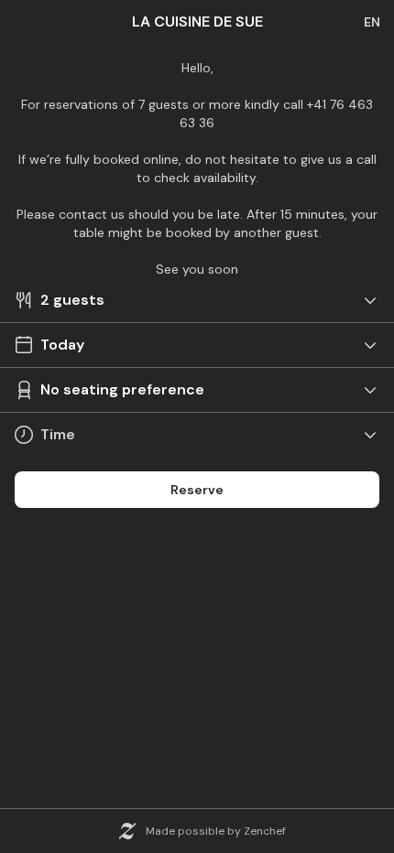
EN (372, 22)
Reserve (197, 489)
